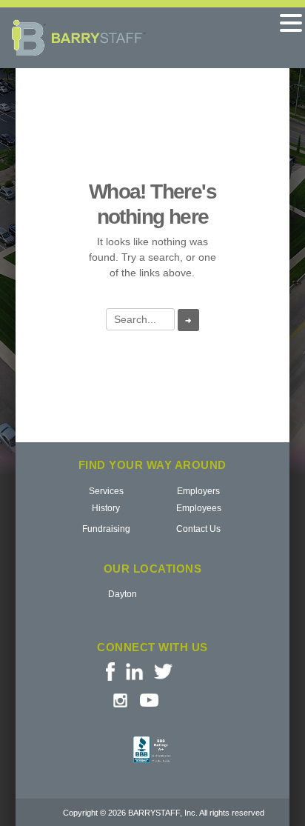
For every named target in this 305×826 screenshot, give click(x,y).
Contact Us (198, 529)
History (106, 508)
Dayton (122, 594)
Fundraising (106, 529)
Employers (198, 491)
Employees (198, 508)
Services (106, 491)
